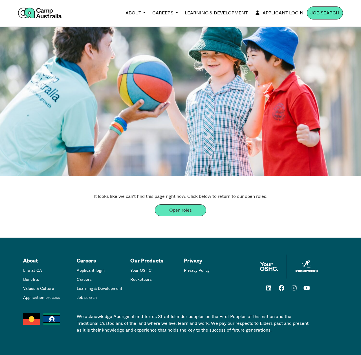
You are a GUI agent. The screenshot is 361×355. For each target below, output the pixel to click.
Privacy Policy (197, 270)
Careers (84, 279)
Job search (325, 13)
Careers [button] (163, 13)
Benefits (31, 279)
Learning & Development (216, 13)
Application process (41, 297)
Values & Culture (38, 288)
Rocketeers (141, 279)
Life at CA (32, 270)
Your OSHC (140, 270)
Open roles (180, 210)
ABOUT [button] (134, 13)
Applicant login (283, 13)
